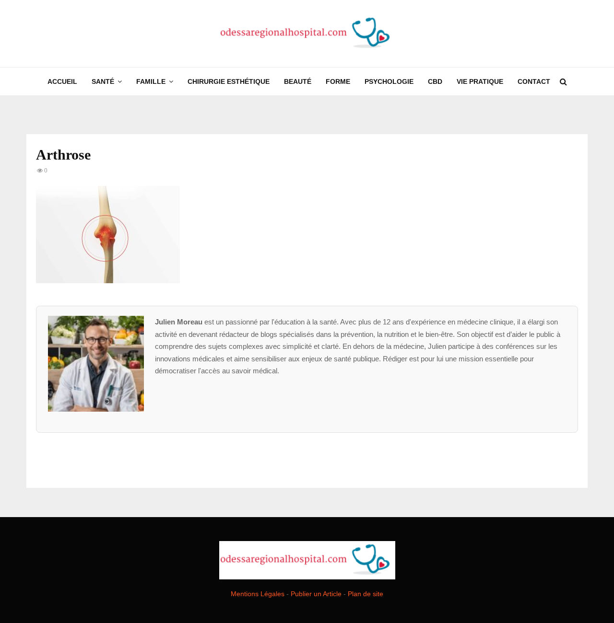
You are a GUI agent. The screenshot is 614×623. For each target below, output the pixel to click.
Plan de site (365, 594)
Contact (534, 81)
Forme (338, 81)
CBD (435, 81)
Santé (103, 81)
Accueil (62, 81)
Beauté (297, 81)
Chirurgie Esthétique (229, 81)
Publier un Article (316, 594)
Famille (150, 81)
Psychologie (389, 81)
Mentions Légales (257, 594)
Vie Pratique (480, 81)
